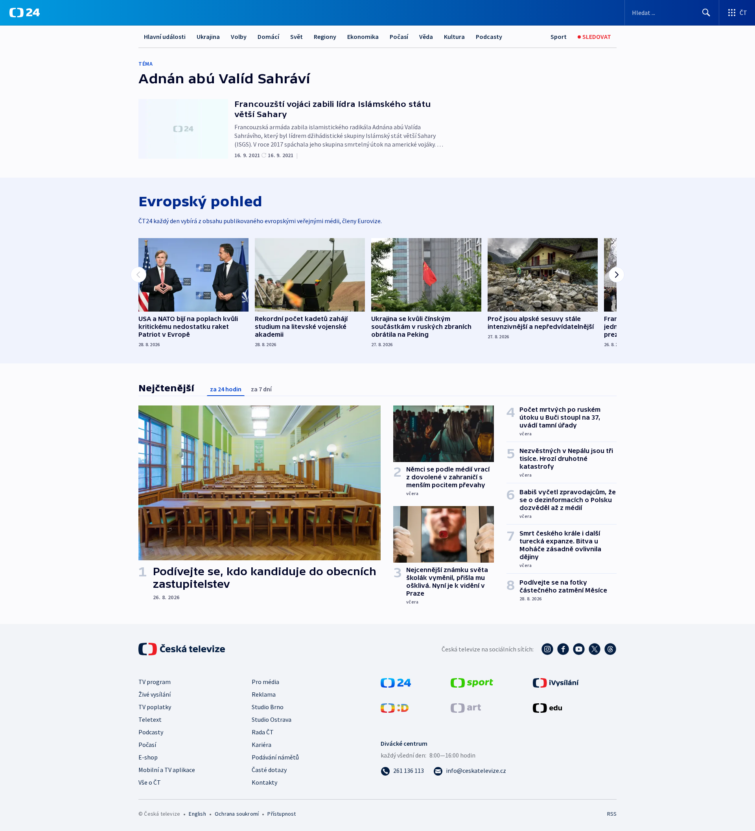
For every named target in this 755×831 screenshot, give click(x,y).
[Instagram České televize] (547, 649)
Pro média (265, 682)
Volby (239, 36)
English (197, 813)
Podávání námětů (275, 757)
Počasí (399, 36)
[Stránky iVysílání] (556, 682)
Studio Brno (268, 707)
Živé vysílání (154, 694)
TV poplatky (154, 707)
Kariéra (261, 744)
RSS (612, 813)
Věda (426, 36)
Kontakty (264, 782)
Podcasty (489, 36)
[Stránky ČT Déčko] (395, 707)
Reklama (264, 694)
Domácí (268, 36)
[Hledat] (706, 12)
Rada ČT (263, 732)
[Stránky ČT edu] (547, 707)
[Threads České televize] (610, 649)
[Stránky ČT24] (396, 682)
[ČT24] (24, 12)
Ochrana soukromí (237, 813)
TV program (154, 682)
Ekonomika (363, 36)
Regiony (325, 36)
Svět (296, 36)
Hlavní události (165, 36)
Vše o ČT (149, 782)
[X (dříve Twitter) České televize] (594, 649)
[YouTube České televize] (579, 649)
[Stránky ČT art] (466, 707)
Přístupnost (281, 813)
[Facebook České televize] (563, 649)
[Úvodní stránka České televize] (182, 649)
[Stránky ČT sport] (472, 682)
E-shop (148, 757)
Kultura (454, 36)
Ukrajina (208, 36)
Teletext (150, 719)
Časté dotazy (269, 770)
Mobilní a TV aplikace (166, 770)
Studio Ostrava (271, 719)
